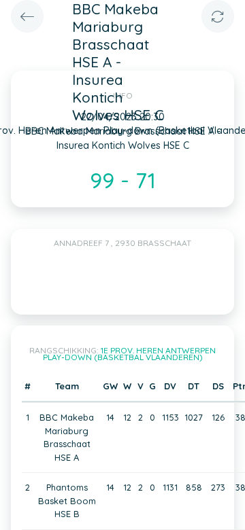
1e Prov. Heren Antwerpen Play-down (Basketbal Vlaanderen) (129, 353)
